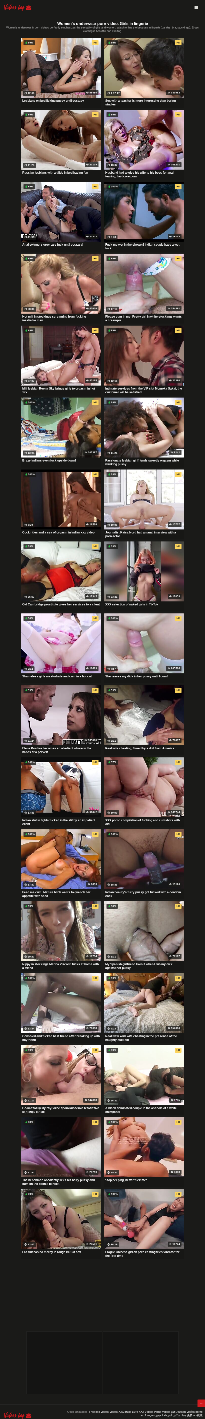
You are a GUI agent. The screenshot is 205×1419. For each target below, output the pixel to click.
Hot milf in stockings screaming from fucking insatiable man (54, 318)
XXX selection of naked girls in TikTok (131, 604)
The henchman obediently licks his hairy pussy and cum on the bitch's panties (58, 1182)
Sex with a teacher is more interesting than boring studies (140, 102)
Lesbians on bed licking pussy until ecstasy (53, 100)
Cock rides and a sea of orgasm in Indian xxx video (58, 532)
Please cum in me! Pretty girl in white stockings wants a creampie (143, 318)
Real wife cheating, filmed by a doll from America (139, 748)
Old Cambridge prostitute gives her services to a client (61, 604)
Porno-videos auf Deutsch (170, 1411)
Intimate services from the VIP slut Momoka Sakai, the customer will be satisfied (143, 390)
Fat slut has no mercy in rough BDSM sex (51, 1252)
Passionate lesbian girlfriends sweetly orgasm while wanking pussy (142, 462)
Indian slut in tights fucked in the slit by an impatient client (58, 822)
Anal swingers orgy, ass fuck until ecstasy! (52, 244)
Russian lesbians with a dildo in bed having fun (55, 172)
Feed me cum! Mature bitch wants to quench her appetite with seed (56, 894)
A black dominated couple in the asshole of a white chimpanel (141, 1110)
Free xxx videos (99, 1411)
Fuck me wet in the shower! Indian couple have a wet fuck (142, 246)
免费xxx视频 (194, 1415)
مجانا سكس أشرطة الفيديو (171, 1415)
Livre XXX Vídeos (142, 1411)
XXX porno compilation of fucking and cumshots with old (142, 822)
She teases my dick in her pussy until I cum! (136, 676)
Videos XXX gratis (120, 1411)
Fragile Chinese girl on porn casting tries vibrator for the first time (142, 1254)
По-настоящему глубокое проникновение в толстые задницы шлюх (60, 1110)
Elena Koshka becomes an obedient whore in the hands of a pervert (56, 750)
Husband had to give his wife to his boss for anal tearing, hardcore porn (139, 174)
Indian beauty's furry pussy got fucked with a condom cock (143, 894)
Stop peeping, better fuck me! (126, 1180)
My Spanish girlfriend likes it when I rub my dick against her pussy (138, 966)
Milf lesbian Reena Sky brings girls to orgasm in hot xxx (58, 390)
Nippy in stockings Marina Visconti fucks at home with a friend (60, 966)
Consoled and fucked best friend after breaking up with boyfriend (61, 1038)
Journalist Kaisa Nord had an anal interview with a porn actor (140, 534)
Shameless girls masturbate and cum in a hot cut (57, 676)
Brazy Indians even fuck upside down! (49, 460)
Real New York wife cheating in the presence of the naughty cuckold (141, 1038)
